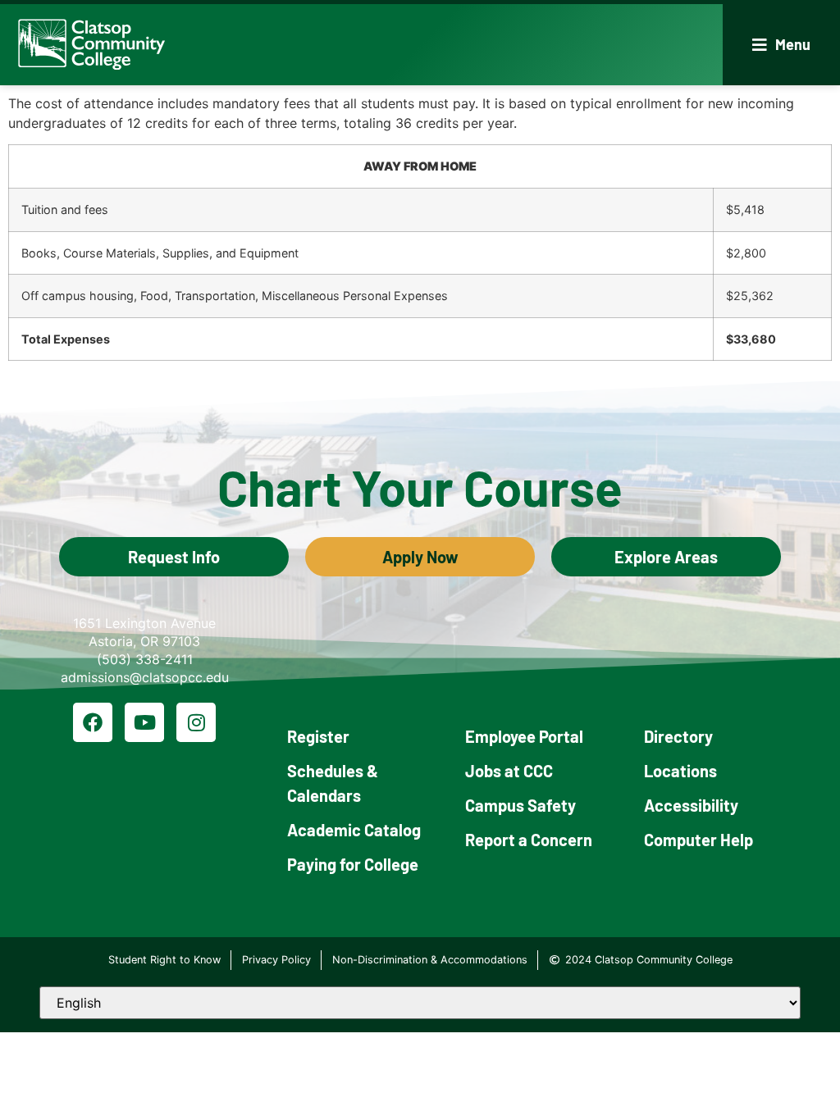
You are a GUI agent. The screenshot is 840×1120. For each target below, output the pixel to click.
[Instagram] (196, 722)
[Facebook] (92, 722)
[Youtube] (144, 722)
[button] (781, 44)
